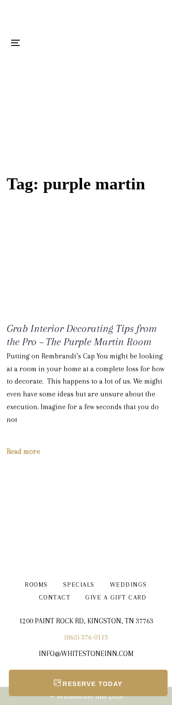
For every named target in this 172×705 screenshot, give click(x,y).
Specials (79, 584)
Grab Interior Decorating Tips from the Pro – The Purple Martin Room (82, 335)
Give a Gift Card (115, 597)
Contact (55, 597)
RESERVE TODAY (92, 683)
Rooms (36, 584)
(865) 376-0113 (86, 637)
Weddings (128, 584)
